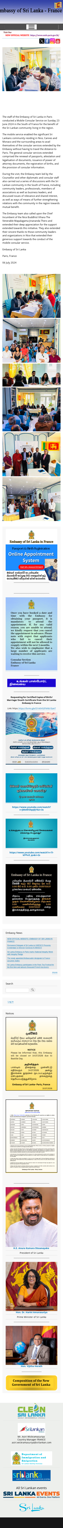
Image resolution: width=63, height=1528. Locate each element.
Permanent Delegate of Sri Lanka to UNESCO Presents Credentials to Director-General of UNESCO (29, 946)
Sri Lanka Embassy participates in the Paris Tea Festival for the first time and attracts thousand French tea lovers (30, 966)
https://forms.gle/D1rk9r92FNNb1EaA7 (37, 708)
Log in (11, 1001)
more (54, 972)
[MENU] (31, 26)
